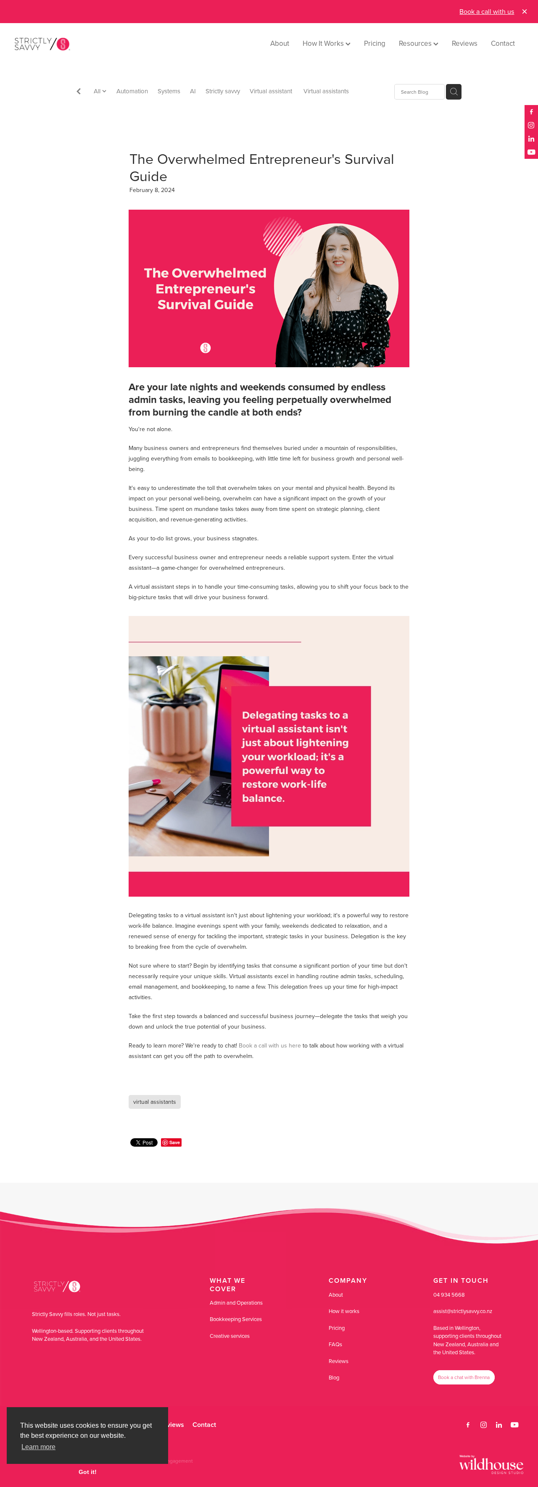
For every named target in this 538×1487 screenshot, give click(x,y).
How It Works (324, 43)
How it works (344, 1311)
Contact (503, 43)
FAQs (335, 1344)
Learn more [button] (38, 1446)
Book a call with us (486, 11)
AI (193, 91)
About (279, 43)
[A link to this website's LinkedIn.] (531, 138)
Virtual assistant (272, 91)
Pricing (374, 43)
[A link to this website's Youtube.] (531, 152)
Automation (132, 91)
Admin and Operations (236, 1302)
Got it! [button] (88, 1472)
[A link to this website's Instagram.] (531, 125)
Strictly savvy (223, 91)
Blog (334, 1377)
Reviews (464, 43)
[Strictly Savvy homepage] (65, 44)
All (98, 91)
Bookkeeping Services (236, 1319)
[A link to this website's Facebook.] (531, 111)
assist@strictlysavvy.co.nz (462, 1311)
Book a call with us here (270, 1045)
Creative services (230, 1336)
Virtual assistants (326, 91)
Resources (416, 43)
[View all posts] (78, 92)
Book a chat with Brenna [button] (464, 1377)
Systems (169, 91)
